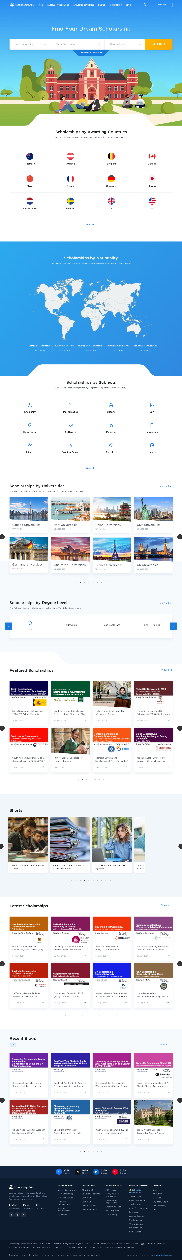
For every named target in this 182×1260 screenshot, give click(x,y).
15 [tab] (120, 1015)
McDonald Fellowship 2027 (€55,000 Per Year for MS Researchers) (67, 950)
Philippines (117, 1244)
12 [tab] (108, 1015)
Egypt (142, 1244)
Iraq (61, 1247)
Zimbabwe (70, 1247)
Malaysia (118, 1247)
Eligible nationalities (58, 5)
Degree (101, 5)
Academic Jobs (136, 1216)
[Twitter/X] (17, 1214)
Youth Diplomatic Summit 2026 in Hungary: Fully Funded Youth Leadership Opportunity (70, 1133)
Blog (128, 5)
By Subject (63, 1215)
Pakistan (57, 1244)
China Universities (66, 525)
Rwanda (109, 1247)
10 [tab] (110, 880)
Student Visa (135, 1196)
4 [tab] (88, 582)
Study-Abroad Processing (112, 1195)
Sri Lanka (13, 1247)
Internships (134, 1212)
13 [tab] (112, 1015)
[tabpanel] (70, 537)
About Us (157, 1194)
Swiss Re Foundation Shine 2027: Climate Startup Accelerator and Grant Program (111, 1086)
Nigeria (79, 1244)
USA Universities (107, 525)
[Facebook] (11, 1214)
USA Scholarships (66, 1194)
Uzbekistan (129, 1247)
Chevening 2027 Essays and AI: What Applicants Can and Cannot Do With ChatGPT (70, 1086)
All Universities (89, 1190)
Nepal (87, 1244)
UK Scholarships (65, 1198)
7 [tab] (101, 582)
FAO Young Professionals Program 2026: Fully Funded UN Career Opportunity (152, 1086)
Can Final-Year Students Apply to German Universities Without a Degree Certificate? (28, 1086)
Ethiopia (151, 1244)
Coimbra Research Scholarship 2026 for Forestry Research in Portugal (152, 997)
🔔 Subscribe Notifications (135, 1191)
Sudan (100, 1247)
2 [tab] (80, 582)
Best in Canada (89, 1206)
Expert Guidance (113, 1207)
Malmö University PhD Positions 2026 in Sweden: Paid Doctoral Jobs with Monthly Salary (152, 1133)
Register (162, 5)
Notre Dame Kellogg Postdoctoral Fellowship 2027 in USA (111, 997)
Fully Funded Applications (111, 1202)
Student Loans (136, 1204)
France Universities (67, 565)
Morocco (161, 1244)
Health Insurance (137, 1200)
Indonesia (105, 1244)
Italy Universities (24, 525)
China (48, 1244)
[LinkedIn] (23, 1214)
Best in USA (87, 1198)
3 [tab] (84, 582)
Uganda (46, 1247)
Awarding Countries (84, 5)
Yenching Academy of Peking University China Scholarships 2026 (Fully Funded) (109, 761)
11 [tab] (103, 1015)
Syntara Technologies (163, 1255)
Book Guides (135, 1232)
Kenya (135, 1244)
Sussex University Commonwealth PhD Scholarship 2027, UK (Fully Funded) (70, 997)
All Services (111, 1190)
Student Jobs (135, 1220)
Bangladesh (68, 1244)
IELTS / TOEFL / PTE (138, 1208)
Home (40, 5)
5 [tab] (93, 582)
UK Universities (106, 565)
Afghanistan (24, 1247)
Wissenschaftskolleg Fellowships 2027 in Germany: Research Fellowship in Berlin (111, 950)
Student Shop (135, 1228)
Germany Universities (152, 564)
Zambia (91, 1247)
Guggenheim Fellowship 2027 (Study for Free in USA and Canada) (27, 997)
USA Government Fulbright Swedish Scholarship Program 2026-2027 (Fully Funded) (151, 714)
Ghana (127, 1244)
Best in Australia (89, 1210)
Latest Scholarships (67, 1190)
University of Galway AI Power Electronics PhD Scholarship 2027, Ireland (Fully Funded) (27, 950)
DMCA (156, 1210)
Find (160, 44)
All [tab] (13, 1045)
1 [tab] (76, 582)
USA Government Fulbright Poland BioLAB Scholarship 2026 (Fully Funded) (153, 761)
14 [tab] (116, 1015)
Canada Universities (151, 525)
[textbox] (30, 44)
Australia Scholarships (64, 1203)
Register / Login (160, 1202)
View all (90, 224)
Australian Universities (28, 565)
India (42, 1244)
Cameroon (81, 1247)
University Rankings (91, 1194)
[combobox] (30, 44)
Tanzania (36, 1247)
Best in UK (87, 1202)
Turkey (55, 1247)
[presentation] (8, 626)
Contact (157, 1198)
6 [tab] (97, 582)
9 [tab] (106, 880)
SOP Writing (111, 1215)
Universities (116, 5)
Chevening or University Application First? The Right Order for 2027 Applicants (26, 1133)
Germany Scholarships (64, 1209)
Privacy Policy (159, 1206)
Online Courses (136, 1224)
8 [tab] (106, 582)
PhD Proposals (112, 1211)
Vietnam (95, 1244)
